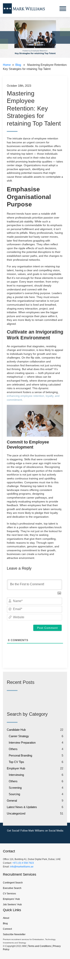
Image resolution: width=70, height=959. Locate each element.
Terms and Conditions (39, 946)
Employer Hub (16, 768)
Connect (7, 929)
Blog (18, 64)
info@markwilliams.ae (21, 866)
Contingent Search (13, 882)
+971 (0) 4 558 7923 (23, 863)
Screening (15, 787)
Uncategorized (16, 813)
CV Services (9, 893)
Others (13, 749)
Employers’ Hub (11, 899)
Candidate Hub (16, 729)
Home (7, 64)
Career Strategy (19, 736)
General (12, 800)
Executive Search (12, 888)
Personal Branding (20, 755)
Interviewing (16, 774)
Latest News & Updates (22, 807)
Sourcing (14, 794)
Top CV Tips (16, 762)
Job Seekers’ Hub (12, 904)
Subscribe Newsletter (14, 934)
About (6, 918)
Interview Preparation (22, 742)
